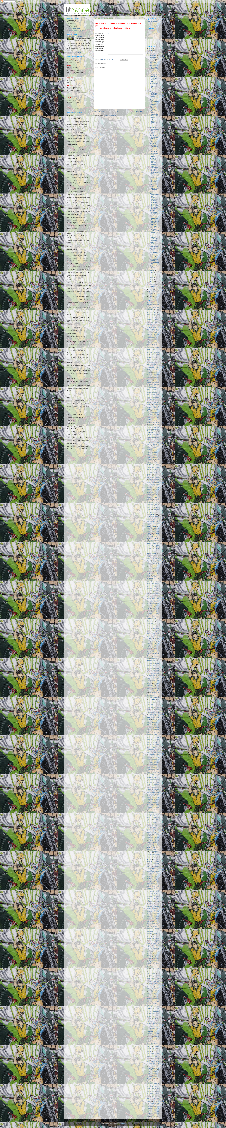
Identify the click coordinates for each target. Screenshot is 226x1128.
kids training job (150, 720)
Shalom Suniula (155, 970)
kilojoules (154, 722)
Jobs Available (154, 246)
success (155, 1026)
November (153, 57)
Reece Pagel (154, 921)
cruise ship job (150, 459)
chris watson (156, 441)
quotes (157, 901)
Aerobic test (149, 331)
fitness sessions (151, 551)
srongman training (151, 995)
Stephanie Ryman (151, 1005)
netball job (149, 802)
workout (157, 1108)
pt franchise (151, 891)
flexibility (149, 556)
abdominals (149, 319)
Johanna (155, 702)
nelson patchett (154, 800)
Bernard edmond (153, 362)
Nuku (148, 824)
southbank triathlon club (153, 981)
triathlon (149, 1080)
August (152, 270)
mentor (155, 767)
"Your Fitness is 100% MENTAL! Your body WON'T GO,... (154, 77)
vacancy (153, 1090)
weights (149, 1101)
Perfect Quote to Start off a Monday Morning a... (154, 86)
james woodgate (151, 677)
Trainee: (149, 1075)
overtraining (151, 830)
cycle (158, 459)
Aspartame (154, 344)
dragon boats (154, 480)
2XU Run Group (151, 312)
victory (153, 1091)
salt (158, 958)
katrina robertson (150, 712)
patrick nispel (150, 837)
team (156, 1055)
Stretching (156, 1018)
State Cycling (153, 252)
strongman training (152, 1023)
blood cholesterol (155, 365)
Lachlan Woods (150, 725)
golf (158, 603)
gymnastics (149, 625)
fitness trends (150, 555)
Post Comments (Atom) (109, 115)
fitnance (150, 514)
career (150, 424)
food (153, 560)
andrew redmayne (151, 339)
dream (148, 482)
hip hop (155, 646)
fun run (154, 568)
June (151, 274)
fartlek (156, 504)
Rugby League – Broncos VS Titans (153, 943)
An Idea (150, 336)
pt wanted (149, 895)
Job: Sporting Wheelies (153, 697)
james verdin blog (155, 673)
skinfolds (157, 975)
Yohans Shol (153, 1116)
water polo (154, 1096)
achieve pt (151, 321)
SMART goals (150, 978)
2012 (150, 289)
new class (155, 802)
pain (155, 832)
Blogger (123, 1123)
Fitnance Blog (151, 23)
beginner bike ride (151, 361)
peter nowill (154, 870)
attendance (149, 350)
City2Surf (155, 444)
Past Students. (153, 835)
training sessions (153, 1076)
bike (148, 364)
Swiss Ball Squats (152, 1043)
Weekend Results (152, 249)
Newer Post (99, 111)
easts (156, 490)
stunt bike (154, 1025)
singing (153, 973)
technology (149, 1056)
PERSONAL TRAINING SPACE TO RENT (153, 865)
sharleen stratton (153, 971)
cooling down (154, 452)
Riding (157, 938)
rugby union (154, 950)
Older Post (139, 111)
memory (149, 767)
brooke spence (155, 394)
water (148, 1096)
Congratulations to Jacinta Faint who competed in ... (154, 94)
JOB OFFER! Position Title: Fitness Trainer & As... (154, 138)
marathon (154, 747)
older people (153, 827)
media (148, 757)
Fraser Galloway (155, 565)
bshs (156, 395)
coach (148, 447)
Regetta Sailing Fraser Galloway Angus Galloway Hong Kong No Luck (153, 925)
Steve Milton (151, 1013)
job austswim (153, 692)
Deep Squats (154, 469)
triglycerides (149, 1083)
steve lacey (156, 1011)
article (148, 344)
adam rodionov (154, 322)
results (149, 935)
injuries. (148, 653)
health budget (150, 641)
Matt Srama (151, 754)
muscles (149, 789)
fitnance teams (154, 536)
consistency (150, 451)
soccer (154, 980)
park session (156, 834)
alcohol (155, 332)
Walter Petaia (154, 1095)
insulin (155, 655)
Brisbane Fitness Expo (154, 384)
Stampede (149, 996)
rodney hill (151, 940)
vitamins (151, 1093)
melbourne (156, 760)
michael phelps (150, 769)
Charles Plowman (153, 435)
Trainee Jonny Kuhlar (152, 1071)
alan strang (149, 332)
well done (156, 1101)
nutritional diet (150, 825)
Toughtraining (150, 1068)
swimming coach (151, 1040)
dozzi (157, 477)
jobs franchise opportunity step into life (153, 701)
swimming (156, 1036)
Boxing (155, 372)
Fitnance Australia (152, 21)
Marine (157, 749)
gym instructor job (152, 620)
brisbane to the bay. (152, 392)
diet (155, 474)
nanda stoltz (151, 794)
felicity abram (150, 505)
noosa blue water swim (154, 810)
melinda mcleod (153, 764)
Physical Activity (150, 871)
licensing (151, 730)
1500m (157, 309)
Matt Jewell (156, 752)
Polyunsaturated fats (152, 876)
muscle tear (154, 787)
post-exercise (150, 878)
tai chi (154, 1048)
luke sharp (155, 742)
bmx (156, 369)
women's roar (150, 1106)
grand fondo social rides (154, 611)
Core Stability (151, 454)
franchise (155, 561)
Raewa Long (151, 910)
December (153, 55)
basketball (155, 357)
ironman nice (150, 666)
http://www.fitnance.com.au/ (76, 30)
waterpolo (149, 1098)
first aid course (154, 510)
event (155, 497)
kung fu (155, 724)
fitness (157, 540)
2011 (150, 291)
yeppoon (155, 1114)
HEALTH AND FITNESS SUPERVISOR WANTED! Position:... (154, 205)
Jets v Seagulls (155, 688)
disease (155, 475)
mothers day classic (153, 780)
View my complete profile (74, 52)
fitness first (150, 545)
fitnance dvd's (150, 528)
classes (149, 446)
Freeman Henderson (152, 566)
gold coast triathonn (151, 603)
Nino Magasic (156, 809)
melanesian (149, 760)
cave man (155, 425)
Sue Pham (154, 1030)
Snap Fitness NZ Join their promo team (154, 212)
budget (148, 397)
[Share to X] (124, 60)
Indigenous (154, 651)
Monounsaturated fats (152, 775)
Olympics (149, 829)
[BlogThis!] (122, 60)
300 (148, 314)
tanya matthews (150, 1053)
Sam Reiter (150, 961)
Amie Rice (156, 334)
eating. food (150, 492)
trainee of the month (152, 1073)
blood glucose (151, 367)
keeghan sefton (153, 714)
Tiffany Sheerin (152, 1063)
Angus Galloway (150, 341)
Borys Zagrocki (150, 371)
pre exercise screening (152, 885)
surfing (150, 1036)
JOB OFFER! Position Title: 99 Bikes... (154, 154)
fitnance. (152, 540)
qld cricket (149, 896)
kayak (157, 712)
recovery (155, 915)
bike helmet (154, 364)
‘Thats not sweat (151, 302)
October (152, 60)
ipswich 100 (154, 658)
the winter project (155, 1061)
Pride (148, 886)
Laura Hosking (155, 729)
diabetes (149, 474)
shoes (148, 973)
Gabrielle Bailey (153, 576)
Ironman (151, 663)
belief (158, 361)
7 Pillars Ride (153, 314)
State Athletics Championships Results (153, 998)
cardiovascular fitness (153, 422)
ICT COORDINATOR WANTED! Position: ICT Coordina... (154, 197)
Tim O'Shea (156, 1065)
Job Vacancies (154, 216)
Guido (148, 616)
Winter (155, 1105)
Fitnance (79, 36)
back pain (149, 352)
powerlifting (150, 880)
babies (155, 350)
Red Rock (149, 916)
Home (119, 111)
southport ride (153, 983)
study (148, 1025)
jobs (153, 699)
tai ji (156, 1051)
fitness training (151, 553)
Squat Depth (151, 993)
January (152, 286)
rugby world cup (151, 951)
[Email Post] (117, 59)
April (151, 279)
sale (154, 958)
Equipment (149, 497)
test (156, 1056)
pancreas (149, 834)
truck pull (156, 1083)
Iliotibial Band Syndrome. (152, 650)
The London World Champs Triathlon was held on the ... (154, 230)
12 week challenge (154, 306)
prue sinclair (149, 889)
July (151, 272)
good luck (151, 605)
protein (155, 888)
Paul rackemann (155, 839)
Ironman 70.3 (153, 257)
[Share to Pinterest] (127, 60)
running (149, 953)
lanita (158, 725)
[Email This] (120, 60)
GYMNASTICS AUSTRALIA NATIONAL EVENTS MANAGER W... (154, 181)
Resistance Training (152, 933)
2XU (155, 311)
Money (152, 774)
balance (152, 354)
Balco (158, 354)
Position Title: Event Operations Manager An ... (154, 122)
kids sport (155, 719)
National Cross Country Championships (154, 261)
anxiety (155, 342)
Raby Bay (149, 906)
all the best (149, 334)
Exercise (149, 499)
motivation (149, 782)
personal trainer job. (153, 849)
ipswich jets (151, 660)
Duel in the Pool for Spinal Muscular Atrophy (153, 484)
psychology (156, 889)
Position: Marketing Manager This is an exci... (154, 189)
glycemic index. (151, 595)
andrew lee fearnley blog (152, 337)
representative (150, 931)
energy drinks (151, 495)
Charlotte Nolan (150, 437)
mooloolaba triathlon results (153, 779)
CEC (148, 427)
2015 (150, 48)
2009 (150, 296)
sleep (156, 976)
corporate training (151, 455)
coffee (155, 447)
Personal (155, 842)
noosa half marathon (152, 814)
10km (158, 304)
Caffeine (155, 407)
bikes (148, 366)
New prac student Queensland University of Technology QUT (153, 806)
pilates (157, 871)
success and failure (151, 1028)
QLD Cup (152, 254)
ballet (150, 356)
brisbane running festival (152, 387)
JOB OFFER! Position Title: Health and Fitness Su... (154, 146)
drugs (153, 482)
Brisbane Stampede (151, 389)
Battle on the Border (152, 359)
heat (154, 645)
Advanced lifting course (152, 329)
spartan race (151, 985)
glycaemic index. (155, 593)
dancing (149, 464)
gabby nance (156, 575)
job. (149, 699)
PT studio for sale (153, 893)
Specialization (150, 986)
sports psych (154, 988)
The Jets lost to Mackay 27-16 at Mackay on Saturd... (154, 238)
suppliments (149, 1033)
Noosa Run (149, 815)
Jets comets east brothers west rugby (153, 687)
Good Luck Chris (153, 243)
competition (150, 449)
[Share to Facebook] (125, 60)
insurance (149, 656)
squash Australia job (153, 991)
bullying (155, 400)
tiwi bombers (153, 1066)
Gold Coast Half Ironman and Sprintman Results (153, 597)
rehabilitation (149, 928)
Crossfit (155, 457)
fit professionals (151, 512)
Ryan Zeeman (155, 956)
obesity (157, 825)
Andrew (155, 336)
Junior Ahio (150, 707)
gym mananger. (151, 621)
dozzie (150, 479)
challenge (156, 434)
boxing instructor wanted (153, 374)
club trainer (155, 445)
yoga (148, 1116)
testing (148, 1058)
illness (148, 651)
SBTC (152, 968)
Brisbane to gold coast (152, 391)
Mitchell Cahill (156, 772)
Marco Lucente (150, 749)
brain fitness (151, 376)
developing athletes (153, 472)
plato (151, 873)
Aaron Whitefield (151, 317)
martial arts (150, 750)
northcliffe (155, 822)
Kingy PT (149, 724)
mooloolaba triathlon (152, 777)
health (150, 638)
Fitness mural (154, 550)
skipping (150, 976)
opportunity (156, 829)
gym (153, 616)
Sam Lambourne (153, 960)
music (153, 790)
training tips (151, 1078)
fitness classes (151, 543)
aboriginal (157, 319)
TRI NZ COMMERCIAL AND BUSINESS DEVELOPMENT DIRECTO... (154, 171)
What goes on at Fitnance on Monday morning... (154, 68)
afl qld (155, 331)
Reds (148, 921)
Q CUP (155, 895)
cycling (151, 461)
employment (154, 494)
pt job (157, 891)
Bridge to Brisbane (153, 266)
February (153, 284)
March (152, 281)
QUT (151, 903)
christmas (151, 442)
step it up (155, 1003)
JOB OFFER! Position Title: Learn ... (154, 116)
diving (148, 477)
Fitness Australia (153, 541)
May (151, 277)
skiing (152, 975)
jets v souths (152, 690)
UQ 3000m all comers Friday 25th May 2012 (153, 1088)
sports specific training (153, 990)
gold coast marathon (152, 601)
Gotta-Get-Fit (156, 610)
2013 (150, 53)
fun (147, 568)
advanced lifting (151, 327)
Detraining (157, 470)
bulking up (149, 401)
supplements (150, 1031)
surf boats (156, 1035)
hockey (148, 648)
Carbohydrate (150, 421)
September (153, 62)
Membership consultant (152, 765)
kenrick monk (150, 716)
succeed (149, 1026)
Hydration (155, 648)
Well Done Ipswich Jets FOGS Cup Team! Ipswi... (154, 109)
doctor (153, 477)
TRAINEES (156, 1075)
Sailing (150, 958)
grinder (150, 613)
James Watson (153, 675)
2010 (150, 294)
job (158, 690)
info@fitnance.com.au (74, 28)
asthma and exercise (152, 346)
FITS (156, 555)
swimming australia (153, 1038)
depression (149, 470)
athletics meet (150, 347)
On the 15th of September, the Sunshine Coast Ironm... (154, 221)
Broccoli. (149, 394)
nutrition (153, 824)
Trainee (153, 1070)
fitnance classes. (152, 526)
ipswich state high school (153, 661)
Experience (156, 500)
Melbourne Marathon (154, 762)
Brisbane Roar (153, 386)
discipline (149, 476)
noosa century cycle (153, 812)
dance (155, 462)
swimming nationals (151, 1041)
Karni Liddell (154, 710)
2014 (150, 51)
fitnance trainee (153, 538)
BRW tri (150, 395)
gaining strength (151, 578)
